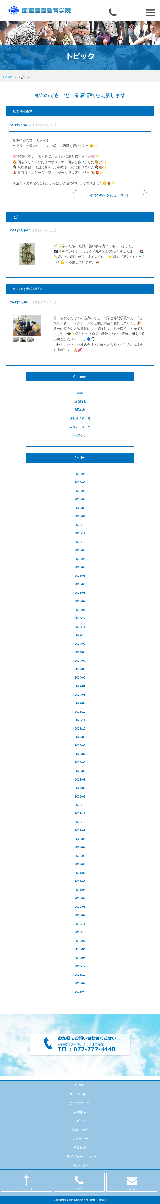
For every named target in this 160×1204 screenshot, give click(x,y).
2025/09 (80, 550)
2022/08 (80, 839)
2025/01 (80, 609)
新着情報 (80, 401)
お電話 (79, 1189)
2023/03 (80, 779)
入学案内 (80, 1112)
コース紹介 (77, 1094)
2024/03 (80, 694)
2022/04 (80, 864)
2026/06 (80, 482)
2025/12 (80, 525)
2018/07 (80, 983)
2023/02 (80, 788)
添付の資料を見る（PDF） (110, 195)
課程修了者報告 (80, 418)
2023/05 (80, 771)
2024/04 (80, 686)
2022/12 (80, 805)
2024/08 (80, 652)
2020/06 (80, 906)
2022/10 (80, 821)
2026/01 (80, 516)
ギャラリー (80, 1138)
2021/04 (80, 889)
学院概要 (80, 1147)
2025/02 (80, 601)
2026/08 (80, 473)
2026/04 (80, 499)
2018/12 (80, 966)
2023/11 (80, 720)
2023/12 (80, 711)
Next (35, 326)
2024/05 (80, 677)
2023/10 (80, 728)
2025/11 (80, 533)
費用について (80, 1103)
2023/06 (80, 762)
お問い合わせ (80, 1165)
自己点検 (80, 409)
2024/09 (80, 643)
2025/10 (80, 541)
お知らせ (80, 435)
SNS (80, 392)
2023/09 (80, 737)
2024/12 (80, 618)
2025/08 (80, 558)
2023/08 (80, 745)
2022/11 (80, 813)
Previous (19, 326)
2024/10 (80, 635)
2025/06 (80, 567)
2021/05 (80, 881)
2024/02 (80, 703)
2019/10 (80, 932)
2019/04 (80, 949)
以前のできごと (80, 426)
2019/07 (80, 940)
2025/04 (80, 584)
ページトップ (26, 1189)
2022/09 (80, 830)
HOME (7, 77)
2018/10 (80, 974)
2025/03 (80, 592)
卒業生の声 (80, 1130)
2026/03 (80, 508)
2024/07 (80, 660)
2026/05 (80, 490)
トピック (80, 1121)
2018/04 (80, 991)
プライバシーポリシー (80, 1156)
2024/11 (80, 626)
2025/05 (80, 575)
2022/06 (80, 856)
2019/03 (80, 957)
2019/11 (80, 923)
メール (132, 1189)
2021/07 (80, 872)
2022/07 (80, 847)
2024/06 (80, 669)
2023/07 (80, 754)
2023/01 (80, 796)
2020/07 (80, 898)
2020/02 (80, 915)
